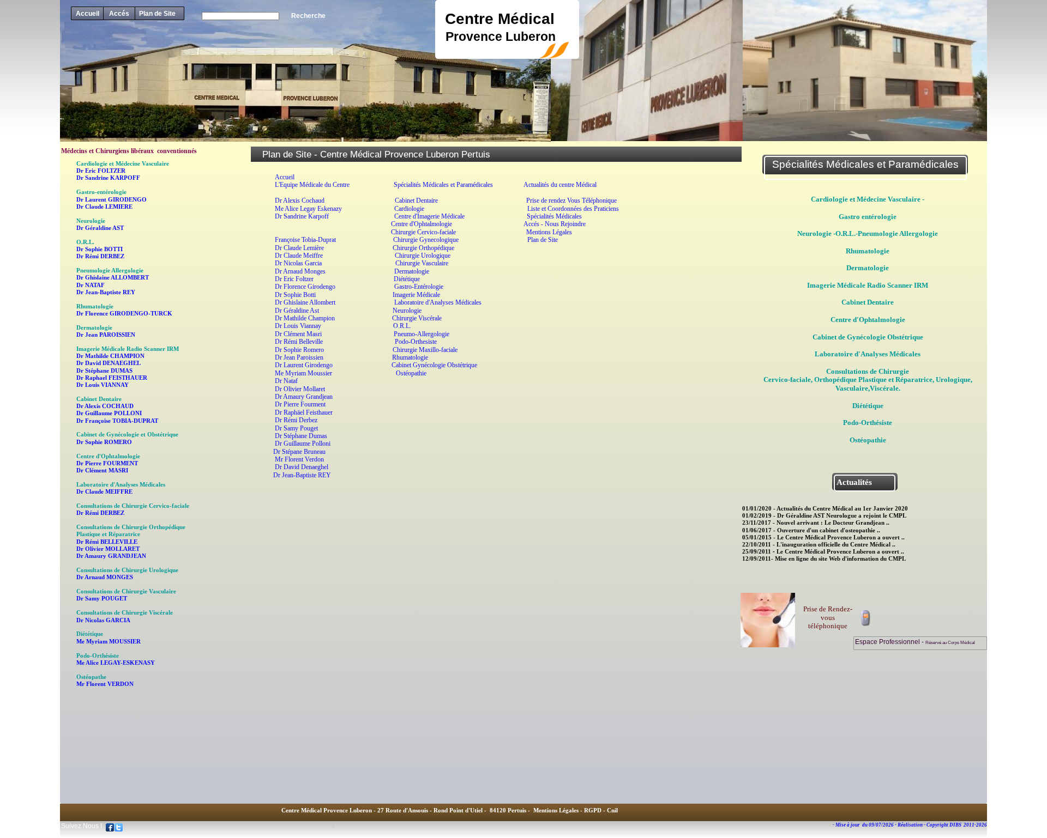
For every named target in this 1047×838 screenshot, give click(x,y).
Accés (119, 13)
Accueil (87, 13)
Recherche (308, 16)
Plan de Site (157, 13)
